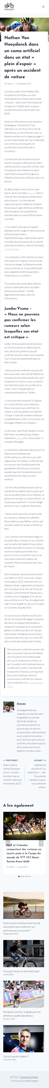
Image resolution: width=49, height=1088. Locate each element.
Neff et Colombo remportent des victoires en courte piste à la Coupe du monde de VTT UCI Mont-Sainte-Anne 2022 (24, 853)
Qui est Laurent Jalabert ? (16, 1056)
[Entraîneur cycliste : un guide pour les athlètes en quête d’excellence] (24, 994)
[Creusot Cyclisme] (9, 6)
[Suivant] (41, 843)
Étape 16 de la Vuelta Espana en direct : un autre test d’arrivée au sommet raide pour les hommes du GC (12, 772)
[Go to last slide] (8, 843)
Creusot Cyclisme (29, 1077)
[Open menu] (43, 6)
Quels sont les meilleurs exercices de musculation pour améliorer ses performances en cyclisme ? (21, 927)
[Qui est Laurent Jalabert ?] (24, 1038)
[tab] (19, 876)
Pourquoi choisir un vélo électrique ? (21, 971)
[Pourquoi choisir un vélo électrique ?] (24, 953)
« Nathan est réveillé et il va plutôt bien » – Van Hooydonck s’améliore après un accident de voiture (37, 774)
